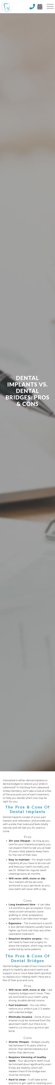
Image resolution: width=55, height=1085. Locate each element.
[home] (6, 6)
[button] (50, 6)
